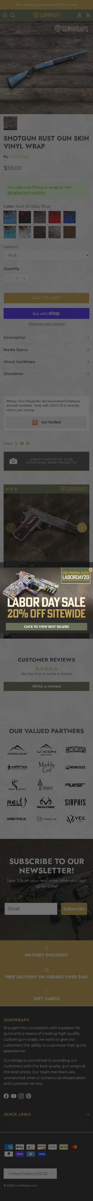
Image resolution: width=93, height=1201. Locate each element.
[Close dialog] (90, 569)
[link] (46, 594)
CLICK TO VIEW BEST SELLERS (46, 627)
